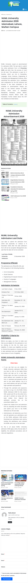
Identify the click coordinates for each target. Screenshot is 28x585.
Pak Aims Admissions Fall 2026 (7, 498)
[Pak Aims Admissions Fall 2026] (7, 493)
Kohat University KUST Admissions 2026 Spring (7, 484)
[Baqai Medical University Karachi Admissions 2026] (5, 182)
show (15, 104)
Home (4, 14)
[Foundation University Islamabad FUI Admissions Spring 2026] (5, 189)
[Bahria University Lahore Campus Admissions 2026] (5, 175)
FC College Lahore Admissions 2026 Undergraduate (20, 484)
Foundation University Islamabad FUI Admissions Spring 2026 (18, 189)
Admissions (9, 14)
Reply (10, 522)
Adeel (4, 30)
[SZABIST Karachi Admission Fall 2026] (21, 493)
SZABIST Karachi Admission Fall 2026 (20, 498)
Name (3, 554)
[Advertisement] (14, 48)
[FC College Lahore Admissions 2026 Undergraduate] (21, 477)
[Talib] (14, 4)
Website (3, 566)
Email (3, 560)
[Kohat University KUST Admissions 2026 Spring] (7, 477)
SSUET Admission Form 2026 (18, 196)
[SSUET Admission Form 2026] (5, 198)
